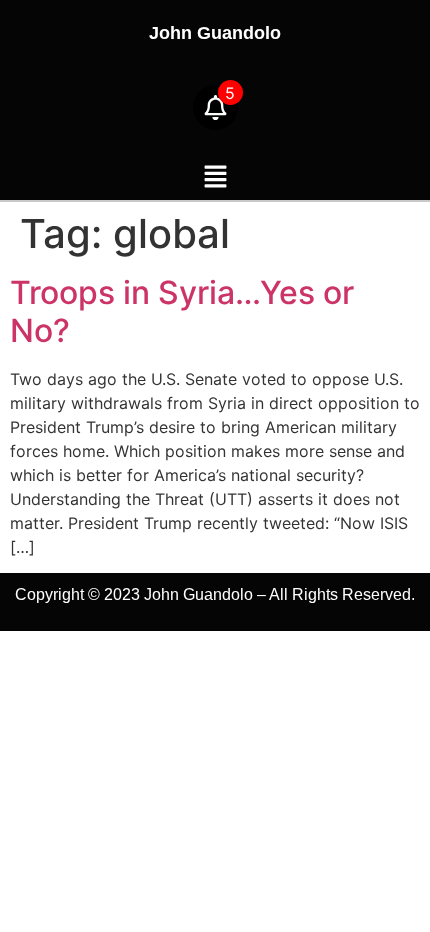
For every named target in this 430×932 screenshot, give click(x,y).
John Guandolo (215, 33)
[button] (215, 177)
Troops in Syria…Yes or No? (182, 311)
